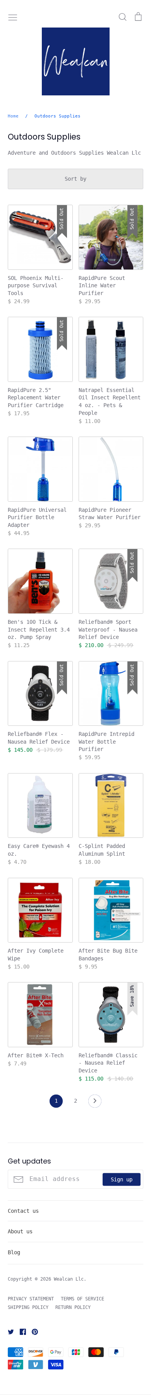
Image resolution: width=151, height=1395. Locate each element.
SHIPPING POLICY (28, 1307)
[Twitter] (8, 1331)
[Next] (94, 1103)
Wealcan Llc (69, 1279)
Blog (14, 1252)
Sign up (121, 1179)
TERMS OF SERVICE (82, 1299)
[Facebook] (20, 1331)
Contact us (23, 1211)
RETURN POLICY (73, 1307)
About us (20, 1231)
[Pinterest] (32, 1331)
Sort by (75, 179)
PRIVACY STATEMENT (31, 1299)
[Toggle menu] (13, 17)
